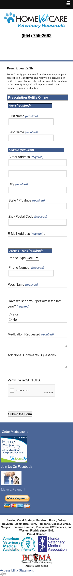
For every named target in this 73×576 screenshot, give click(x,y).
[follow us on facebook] (11, 477)
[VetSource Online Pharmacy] (14, 448)
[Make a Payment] (17, 501)
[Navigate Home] (36, 19)
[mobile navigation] (66, 4)
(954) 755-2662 (37, 35)
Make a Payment (13, 489)
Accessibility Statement (16, 570)
